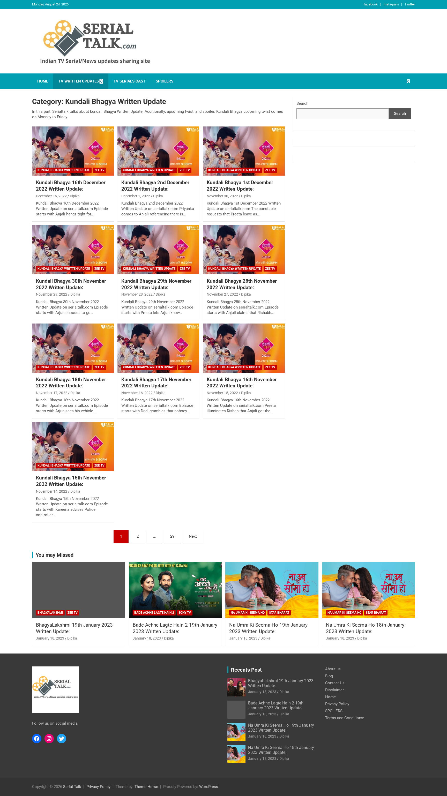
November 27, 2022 (222, 294)
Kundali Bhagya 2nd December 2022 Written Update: (155, 185)
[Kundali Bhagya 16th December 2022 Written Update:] (73, 151)
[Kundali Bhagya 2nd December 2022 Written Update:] (158, 151)
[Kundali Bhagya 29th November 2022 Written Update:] (158, 249)
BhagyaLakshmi (50, 612)
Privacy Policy (337, 704)
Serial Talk (72, 786)
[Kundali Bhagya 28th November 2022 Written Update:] (244, 249)
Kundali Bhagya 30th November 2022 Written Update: (71, 284)
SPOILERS (164, 81)
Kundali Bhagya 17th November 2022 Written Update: (156, 383)
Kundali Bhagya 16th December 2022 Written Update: (71, 185)
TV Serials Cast (129, 81)
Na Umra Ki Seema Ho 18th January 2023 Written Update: (365, 628)
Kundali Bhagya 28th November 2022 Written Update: (242, 284)
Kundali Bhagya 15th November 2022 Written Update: (71, 481)
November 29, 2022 (51, 294)
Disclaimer (334, 690)
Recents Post (246, 670)
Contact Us (335, 683)
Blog (329, 676)
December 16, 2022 (51, 196)
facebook (371, 4)
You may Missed (54, 555)
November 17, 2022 (51, 393)
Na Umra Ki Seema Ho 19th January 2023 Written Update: (268, 628)
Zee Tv (99, 170)
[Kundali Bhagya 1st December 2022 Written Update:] (244, 151)
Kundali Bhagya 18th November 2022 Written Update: (71, 383)
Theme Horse (146, 786)
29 (172, 536)
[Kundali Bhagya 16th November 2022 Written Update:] (244, 348)
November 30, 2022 (222, 196)
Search (302, 103)
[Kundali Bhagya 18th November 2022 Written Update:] (73, 348)
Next (193, 536)
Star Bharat (279, 612)
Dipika (75, 196)
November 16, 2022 (137, 393)
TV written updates (78, 81)
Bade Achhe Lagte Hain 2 (154, 612)
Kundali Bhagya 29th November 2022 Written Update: (156, 284)
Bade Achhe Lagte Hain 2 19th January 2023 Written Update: (175, 628)
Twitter (410, 4)
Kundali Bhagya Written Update (64, 170)
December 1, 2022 (135, 196)
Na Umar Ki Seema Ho (248, 612)
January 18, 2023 (50, 638)
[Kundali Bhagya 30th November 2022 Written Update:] (73, 249)
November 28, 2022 (137, 294)
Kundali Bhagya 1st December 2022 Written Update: (240, 185)
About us (333, 669)
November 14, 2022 (51, 491)
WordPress (208, 786)
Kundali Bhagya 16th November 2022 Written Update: (242, 383)
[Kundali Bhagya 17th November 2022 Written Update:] (158, 348)
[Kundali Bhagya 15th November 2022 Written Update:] (73, 446)
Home (42, 81)
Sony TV (184, 612)
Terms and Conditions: (344, 718)
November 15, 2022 (222, 393)
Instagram (391, 4)
